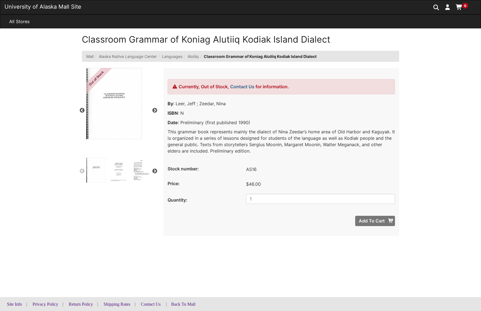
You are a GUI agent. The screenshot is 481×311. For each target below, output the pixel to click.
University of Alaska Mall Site (42, 6)
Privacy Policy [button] (45, 304)
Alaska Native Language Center (128, 56)
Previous (82, 110)
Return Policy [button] (81, 304)
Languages (172, 56)
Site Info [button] (14, 304)
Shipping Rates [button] (117, 304)
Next (155, 110)
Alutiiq (193, 56)
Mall (90, 56)
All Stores (19, 21)
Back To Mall (183, 304)
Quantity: (177, 200)
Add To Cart (372, 221)
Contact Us (242, 86)
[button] (447, 7)
